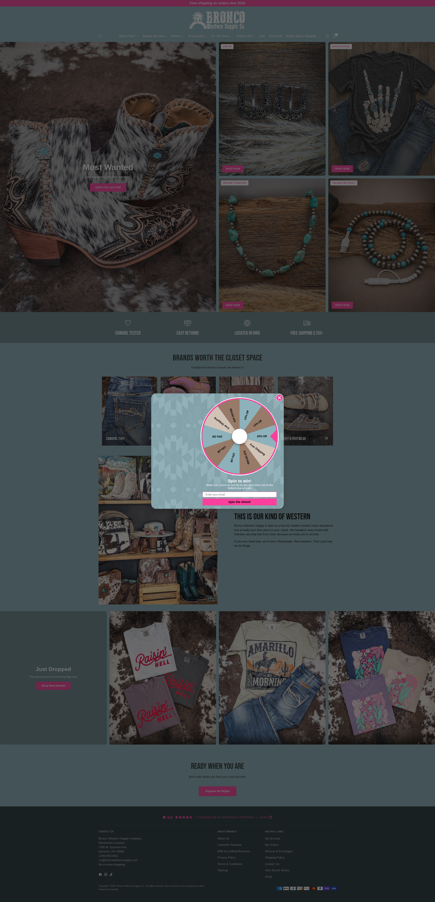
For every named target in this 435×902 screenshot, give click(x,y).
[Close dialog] (279, 398)
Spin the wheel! (239, 502)
